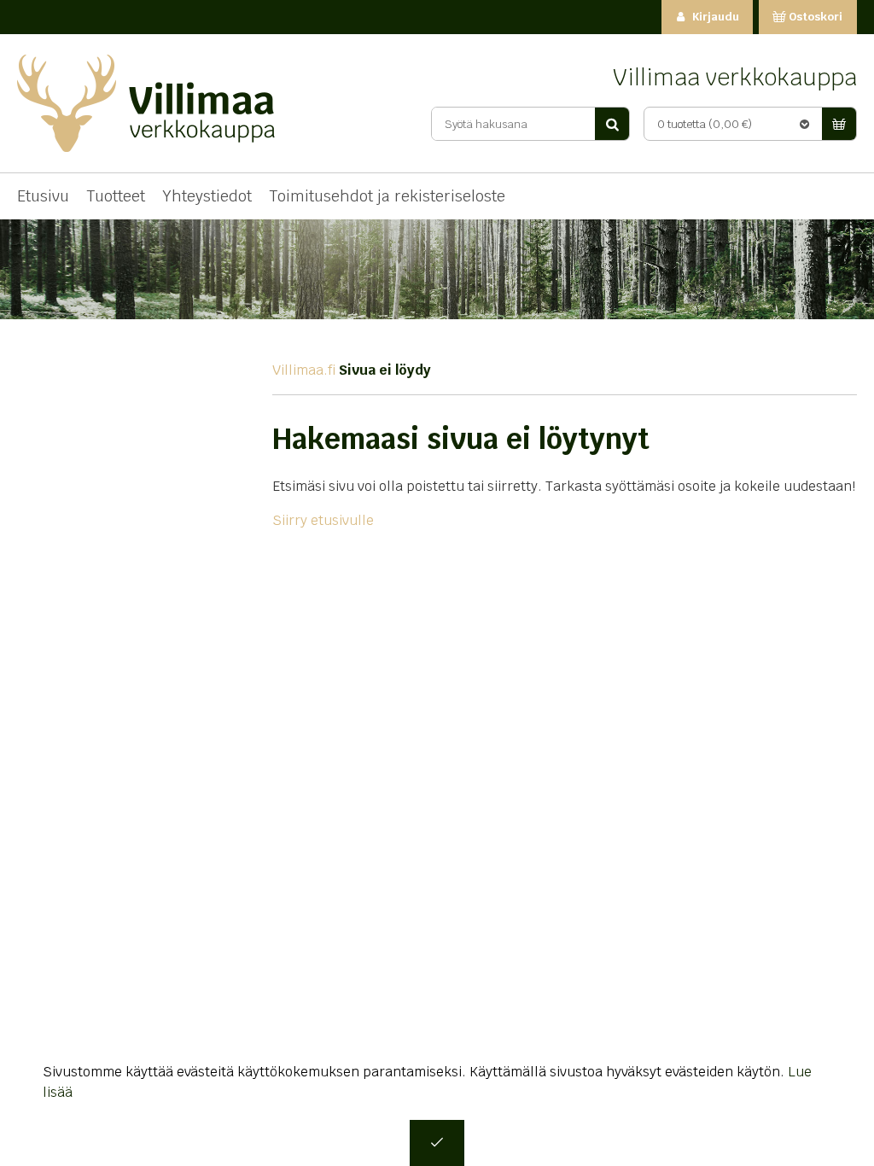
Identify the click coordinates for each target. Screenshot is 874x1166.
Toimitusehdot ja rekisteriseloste (387, 196)
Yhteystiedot (207, 196)
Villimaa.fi (303, 370)
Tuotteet (115, 196)
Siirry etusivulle (323, 520)
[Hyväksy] (437, 1143)
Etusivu (43, 196)
